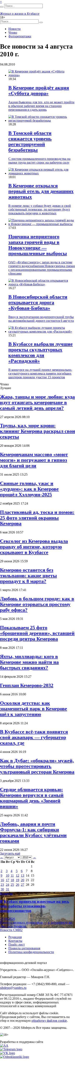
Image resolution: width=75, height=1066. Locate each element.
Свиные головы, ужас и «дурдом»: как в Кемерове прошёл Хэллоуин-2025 (29, 489)
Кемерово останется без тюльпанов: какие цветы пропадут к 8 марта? (28, 575)
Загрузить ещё (10, 853)
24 (7, 884)
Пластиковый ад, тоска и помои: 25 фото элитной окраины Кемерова (37, 518)
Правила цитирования (24, 948)
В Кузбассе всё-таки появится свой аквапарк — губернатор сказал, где (34, 737)
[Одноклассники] (14, 1057)
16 (2, 880)
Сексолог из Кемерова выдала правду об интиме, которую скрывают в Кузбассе (34, 546)
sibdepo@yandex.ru (13, 988)
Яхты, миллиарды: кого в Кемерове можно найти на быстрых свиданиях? (29, 662)
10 (7, 875)
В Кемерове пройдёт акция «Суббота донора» (38, 90)
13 (22, 875)
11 (12, 875)
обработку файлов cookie (49, 1020)
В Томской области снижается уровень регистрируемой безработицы (30, 141)
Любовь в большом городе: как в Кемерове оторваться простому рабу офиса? (37, 604)
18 (12, 880)
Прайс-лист (16, 944)
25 (12, 884)
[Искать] (1, 6)
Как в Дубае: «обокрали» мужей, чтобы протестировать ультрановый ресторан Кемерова (37, 766)
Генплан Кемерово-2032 (26, 685)
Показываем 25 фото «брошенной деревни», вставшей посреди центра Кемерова (37, 633)
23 (2, 884)
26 (17, 884)
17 (7, 880)
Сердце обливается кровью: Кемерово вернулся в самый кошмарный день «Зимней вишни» (32, 798)
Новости (14, 29)
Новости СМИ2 (11, 930)
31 (7, 889)
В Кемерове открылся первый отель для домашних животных (41, 191)
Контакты (15, 941)
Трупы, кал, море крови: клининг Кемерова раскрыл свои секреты (37, 431)
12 (17, 875)
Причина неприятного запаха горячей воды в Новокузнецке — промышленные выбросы (37, 245)
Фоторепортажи (19, 36)
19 (17, 880)
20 (22, 880)
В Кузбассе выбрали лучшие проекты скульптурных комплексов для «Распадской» (40, 352)
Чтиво (12, 32)
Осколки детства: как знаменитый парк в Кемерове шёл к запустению (33, 708)
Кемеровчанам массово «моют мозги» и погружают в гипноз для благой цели (34, 460)
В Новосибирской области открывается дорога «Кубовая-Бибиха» (37, 302)
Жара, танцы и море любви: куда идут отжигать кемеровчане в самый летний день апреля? (37, 402)
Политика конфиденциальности (31, 952)
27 (22, 884)
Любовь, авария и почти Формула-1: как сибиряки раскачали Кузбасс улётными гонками (33, 832)
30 (2, 889)
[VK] (7, 1053)
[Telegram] (11, 1049)
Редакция (15, 937)
